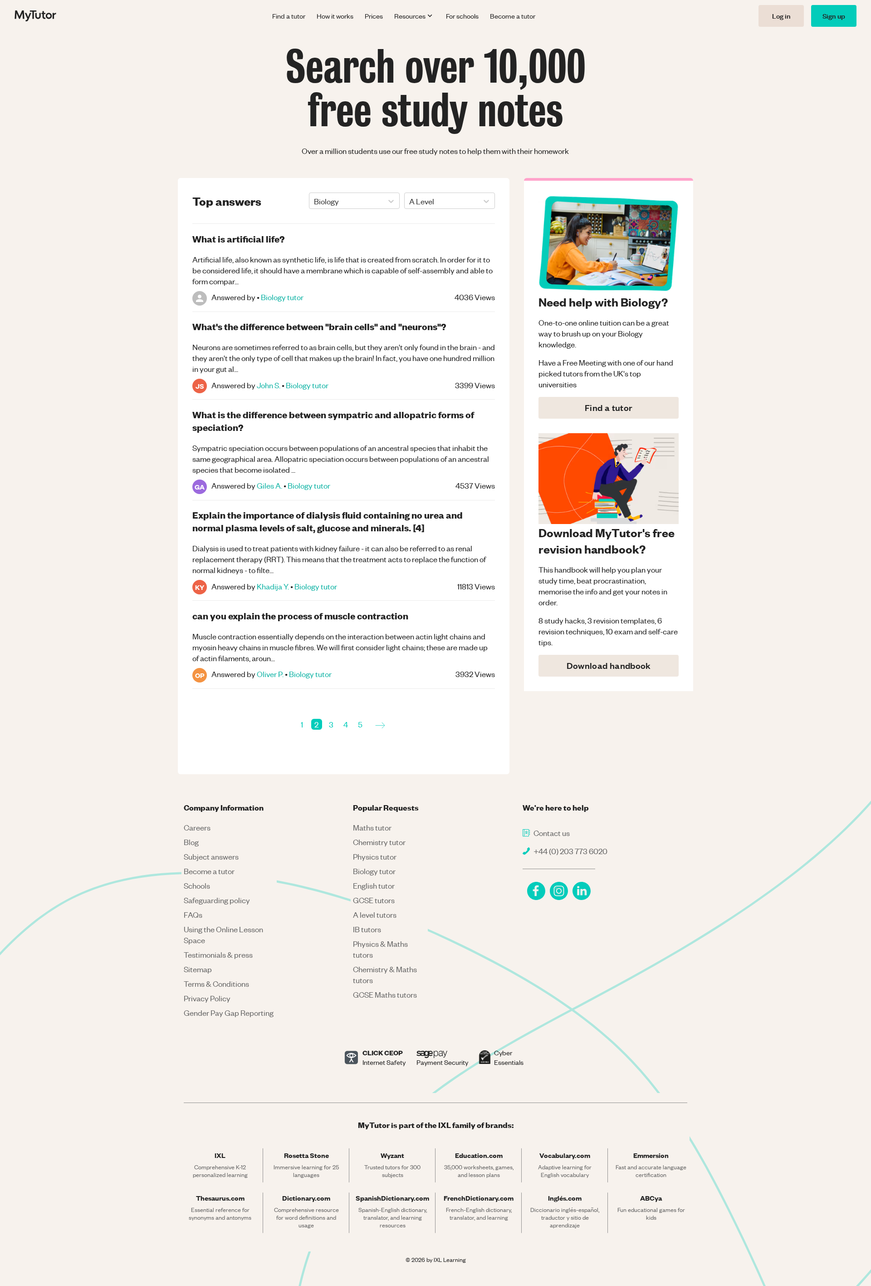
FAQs (193, 915)
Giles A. (269, 485)
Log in (781, 15)
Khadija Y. (273, 586)
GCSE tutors (374, 900)
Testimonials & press (218, 955)
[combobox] (314, 201)
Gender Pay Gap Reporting (229, 1013)
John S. (268, 385)
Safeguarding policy (217, 900)
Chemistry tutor (379, 842)
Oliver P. (270, 674)
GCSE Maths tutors (385, 994)
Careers (197, 827)
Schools (197, 885)
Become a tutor (512, 15)
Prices (374, 15)
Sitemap (198, 969)
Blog (191, 842)
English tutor (374, 885)
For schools (462, 15)
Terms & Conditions (216, 984)
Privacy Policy (207, 998)
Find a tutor (288, 15)
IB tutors (367, 929)
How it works (335, 15)
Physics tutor (374, 856)
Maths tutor (372, 827)
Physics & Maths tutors (380, 949)
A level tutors (374, 915)
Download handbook (609, 665)
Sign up (833, 15)
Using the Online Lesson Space (223, 934)
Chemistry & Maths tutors (385, 974)
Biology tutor (282, 297)
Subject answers (211, 856)
